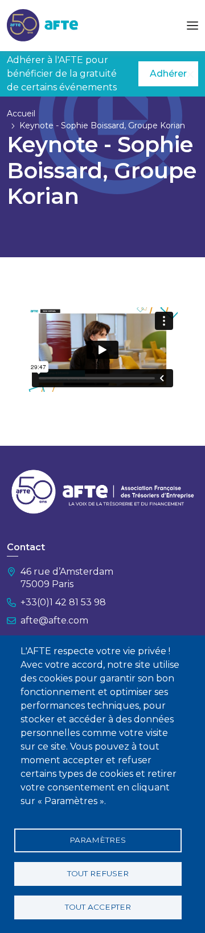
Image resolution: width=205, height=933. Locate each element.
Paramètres (97, 839)
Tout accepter (98, 906)
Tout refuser (98, 873)
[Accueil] (42, 24)
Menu (192, 25)
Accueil (21, 113)
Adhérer (168, 73)
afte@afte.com (54, 620)
